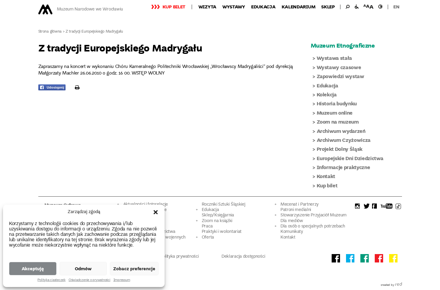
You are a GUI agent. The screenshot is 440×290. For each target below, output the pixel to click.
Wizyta (207, 6)
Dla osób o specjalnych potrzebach (312, 226)
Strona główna (50, 32)
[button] (156, 212)
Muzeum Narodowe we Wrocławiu (90, 9)
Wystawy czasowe (339, 67)
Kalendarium (298, 6)
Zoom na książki (217, 221)
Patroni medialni (295, 210)
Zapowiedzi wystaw (340, 76)
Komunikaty (291, 232)
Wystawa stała (334, 58)
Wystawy (233, 6)
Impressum (121, 280)
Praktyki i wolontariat (222, 232)
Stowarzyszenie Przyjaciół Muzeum (313, 215)
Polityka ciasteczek (51, 280)
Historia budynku (337, 103)
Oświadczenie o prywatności (89, 280)
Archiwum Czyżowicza (344, 140)
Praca (207, 226)
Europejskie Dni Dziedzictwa (350, 158)
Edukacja (263, 6)
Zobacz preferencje (134, 268)
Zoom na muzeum (338, 121)
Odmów (83, 268)
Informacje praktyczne (343, 167)
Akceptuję (33, 268)
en (396, 6)
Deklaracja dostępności (243, 256)
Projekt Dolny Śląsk (340, 149)
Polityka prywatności (179, 256)
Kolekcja (327, 94)
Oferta (208, 237)
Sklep (328, 6)
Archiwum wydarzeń (341, 131)
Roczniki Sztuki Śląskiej (223, 204)
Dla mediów (291, 221)
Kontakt (326, 176)
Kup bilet (174, 6)
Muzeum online (335, 112)
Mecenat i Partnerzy (299, 204)
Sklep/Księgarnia (218, 215)
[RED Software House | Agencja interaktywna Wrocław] (398, 285)
